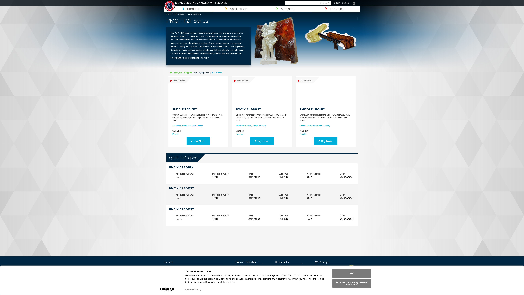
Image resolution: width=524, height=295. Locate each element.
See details (217, 73)
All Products (180, 14)
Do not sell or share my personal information (351, 283)
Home (168, 14)
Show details (191, 289)
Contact (345, 3)
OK (351, 273)
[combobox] (308, 3)
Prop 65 (175, 134)
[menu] (262, 9)
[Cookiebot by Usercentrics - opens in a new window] (167, 290)
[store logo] (169, 6)
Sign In (337, 3)
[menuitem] (188, 9)
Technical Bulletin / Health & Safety (187, 126)
